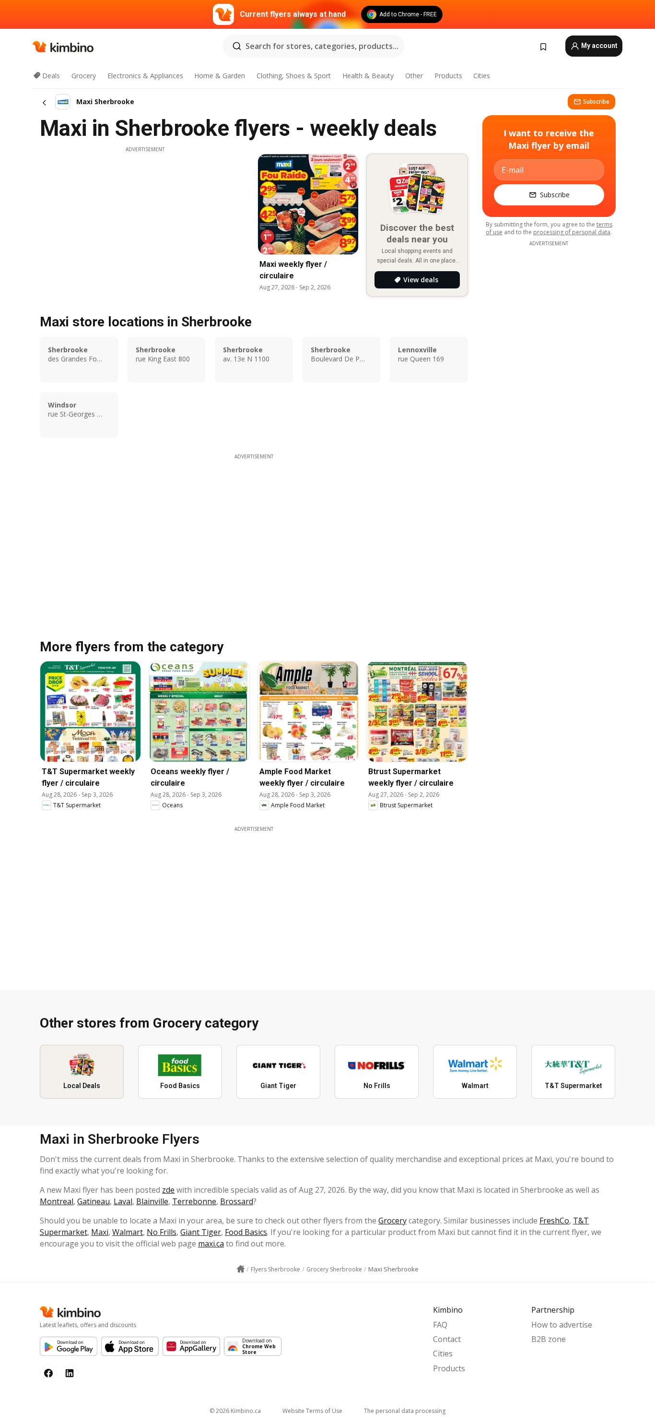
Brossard (236, 1201)
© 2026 (235, 1411)
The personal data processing (404, 1411)
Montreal (56, 1201)
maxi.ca (211, 1243)
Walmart (127, 1232)
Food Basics (246, 1232)
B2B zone (548, 1339)
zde (168, 1190)
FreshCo (554, 1220)
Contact (447, 1339)
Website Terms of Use (312, 1411)
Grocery (83, 75)
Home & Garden (219, 75)
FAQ (440, 1324)
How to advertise (561, 1324)
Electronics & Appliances (145, 75)
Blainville (152, 1201)
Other (414, 75)
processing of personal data (571, 232)
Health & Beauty (368, 75)
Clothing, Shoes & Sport (294, 75)
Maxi (99, 1232)
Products (448, 75)
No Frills (161, 1232)
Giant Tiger (200, 1232)
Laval (123, 1201)
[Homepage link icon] (241, 1269)
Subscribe (596, 101)
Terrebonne (194, 1201)
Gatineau (93, 1201)
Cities (481, 75)
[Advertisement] (145, 220)
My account (599, 45)
